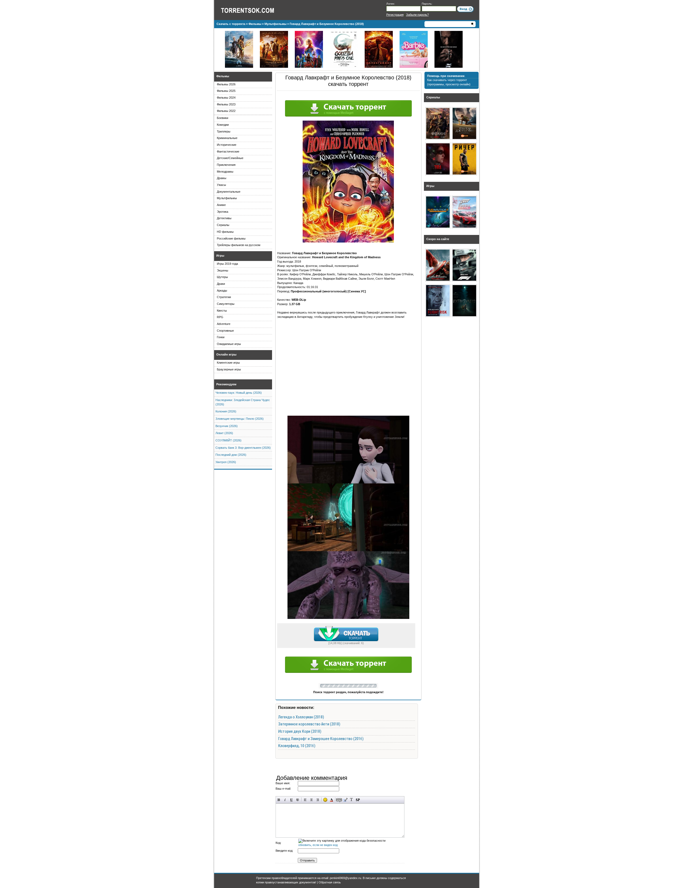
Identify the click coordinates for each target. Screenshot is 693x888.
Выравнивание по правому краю (318, 799)
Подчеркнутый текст (291, 799)
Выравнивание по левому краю (305, 799)
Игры (220, 255)
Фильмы (222, 76)
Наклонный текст (285, 799)
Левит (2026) (224, 433)
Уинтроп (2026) (225, 462)
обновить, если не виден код (318, 845)
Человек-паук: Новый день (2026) (238, 392)
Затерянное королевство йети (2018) (309, 724)
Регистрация (395, 14)
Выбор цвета (331, 799)
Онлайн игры (226, 354)
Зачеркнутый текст (298, 799)
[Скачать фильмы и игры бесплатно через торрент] (253, 10)
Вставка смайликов (325, 799)
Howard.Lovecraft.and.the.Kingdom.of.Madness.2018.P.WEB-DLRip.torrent (346, 633)
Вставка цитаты (345, 799)
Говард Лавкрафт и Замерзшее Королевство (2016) (321, 738)
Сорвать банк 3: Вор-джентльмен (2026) (243, 447)
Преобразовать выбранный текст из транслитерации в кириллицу (351, 799)
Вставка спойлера (358, 799)
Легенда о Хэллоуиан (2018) (301, 717)
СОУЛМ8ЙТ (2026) (228, 440)
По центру (311, 799)
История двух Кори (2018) (299, 731)
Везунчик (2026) (226, 426)
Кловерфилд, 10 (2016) (296, 745)
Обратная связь (330, 882)
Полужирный (279, 799)
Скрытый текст (339, 799)
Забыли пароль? (417, 14)
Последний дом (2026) (230, 454)
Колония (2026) (225, 411)
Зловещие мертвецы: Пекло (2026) (239, 418)
